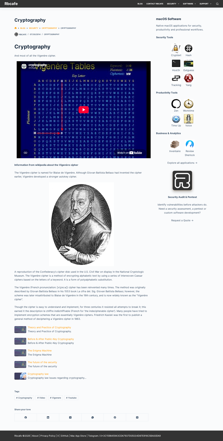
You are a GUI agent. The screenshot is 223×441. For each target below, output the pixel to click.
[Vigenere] (81, 224)
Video (41, 397)
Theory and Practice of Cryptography (49, 327)
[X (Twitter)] (70, 417)
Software (188, 4)
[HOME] (15, 28)
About (35, 435)
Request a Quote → (182, 220)
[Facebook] (26, 417)
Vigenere (55, 397)
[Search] (217, 4)
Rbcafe (11, 3)
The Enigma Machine (40, 350)
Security (171, 4)
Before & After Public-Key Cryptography (51, 339)
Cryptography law (38, 373)
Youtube (71, 397)
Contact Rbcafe (154, 4)
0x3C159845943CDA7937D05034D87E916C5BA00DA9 (130, 435)
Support (204, 4)
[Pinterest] (115, 417)
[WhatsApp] (92, 417)
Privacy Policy (47, 435)
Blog (140, 4)
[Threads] (137, 417)
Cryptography (51, 34)
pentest (198, 208)
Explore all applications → (182, 162)
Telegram (93, 435)
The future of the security (42, 362)
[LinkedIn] (48, 417)
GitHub (64, 435)
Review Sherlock (190, 153)
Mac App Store (78, 435)
